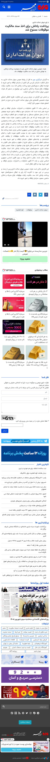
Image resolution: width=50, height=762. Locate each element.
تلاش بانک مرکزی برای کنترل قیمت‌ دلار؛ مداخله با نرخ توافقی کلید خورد (24, 576)
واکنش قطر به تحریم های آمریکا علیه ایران (32, 566)
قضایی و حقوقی (36, 16)
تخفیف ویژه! (25, 259)
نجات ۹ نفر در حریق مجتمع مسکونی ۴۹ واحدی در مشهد (28, 557)
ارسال (5, 431)
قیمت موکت (27, 632)
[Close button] (48, 739)
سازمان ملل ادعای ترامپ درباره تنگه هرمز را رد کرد (29, 571)
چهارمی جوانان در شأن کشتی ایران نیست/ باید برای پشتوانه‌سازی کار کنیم (24, 534)
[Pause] (5, 244)
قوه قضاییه (19, 210)
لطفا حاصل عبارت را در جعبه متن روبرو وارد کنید (32, 421)
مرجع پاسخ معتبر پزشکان (11, 636)
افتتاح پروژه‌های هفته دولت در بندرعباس (32, 505)
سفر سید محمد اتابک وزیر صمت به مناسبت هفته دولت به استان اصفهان (24, 488)
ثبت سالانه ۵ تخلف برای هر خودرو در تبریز (32, 468)
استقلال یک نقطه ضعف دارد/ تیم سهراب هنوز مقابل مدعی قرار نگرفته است (25, 551)
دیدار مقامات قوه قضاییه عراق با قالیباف (33, 473)
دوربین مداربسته (28, 636)
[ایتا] (11, 713)
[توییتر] (26, 713)
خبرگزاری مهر (37, 79)
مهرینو (5, 647)
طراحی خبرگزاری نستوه (37, 758)
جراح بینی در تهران (42, 628)
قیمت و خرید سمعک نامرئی (21, 647)
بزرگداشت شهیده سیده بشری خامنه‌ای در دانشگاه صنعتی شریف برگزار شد (25, 527)
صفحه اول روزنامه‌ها (40, 583)
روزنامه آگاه (13, 651)
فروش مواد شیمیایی (40, 640)
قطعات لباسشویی (9, 640)
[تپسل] (3, 219)
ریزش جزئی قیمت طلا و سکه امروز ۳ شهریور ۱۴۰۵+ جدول (27, 541)
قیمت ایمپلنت (24, 640)
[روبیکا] (23, 713)
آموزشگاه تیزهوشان (40, 643)
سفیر (4, 628)
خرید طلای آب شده (41, 632)
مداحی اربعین (42, 636)
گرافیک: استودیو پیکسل (19, 758)
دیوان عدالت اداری (41, 210)
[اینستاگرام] (30, 713)
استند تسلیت (7, 632)
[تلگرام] (38, 713)
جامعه (45, 16)
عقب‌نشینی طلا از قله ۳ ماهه (36, 545)
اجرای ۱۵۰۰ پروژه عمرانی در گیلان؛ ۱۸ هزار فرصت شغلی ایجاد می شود (25, 495)
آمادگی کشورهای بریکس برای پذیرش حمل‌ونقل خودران (28, 501)
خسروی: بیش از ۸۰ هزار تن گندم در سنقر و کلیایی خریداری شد (25, 482)
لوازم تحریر (29, 628)
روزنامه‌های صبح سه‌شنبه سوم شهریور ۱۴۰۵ (31, 619)
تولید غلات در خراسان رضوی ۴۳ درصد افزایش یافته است (27, 510)
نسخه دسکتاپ (25, 722)
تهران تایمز (37, 651)
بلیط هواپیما (26, 643)
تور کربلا (17, 632)
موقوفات (29, 210)
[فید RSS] (19, 713)
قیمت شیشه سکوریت (16, 628)
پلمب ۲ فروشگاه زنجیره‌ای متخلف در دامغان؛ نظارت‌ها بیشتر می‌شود (24, 478)
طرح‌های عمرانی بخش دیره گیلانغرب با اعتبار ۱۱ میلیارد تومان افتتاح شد (24, 516)
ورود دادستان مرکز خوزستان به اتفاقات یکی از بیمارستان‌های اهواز (24, 561)
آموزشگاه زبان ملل (41, 647)
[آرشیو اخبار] (15, 713)
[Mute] (8, 244)
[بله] (34, 713)
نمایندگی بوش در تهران (10, 643)
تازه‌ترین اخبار (43, 464)
